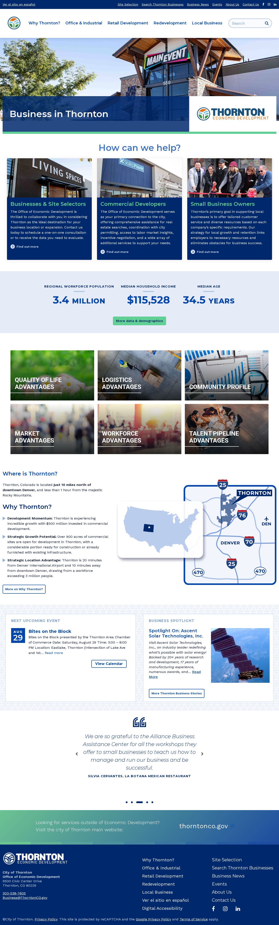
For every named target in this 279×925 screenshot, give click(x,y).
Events (217, 4)
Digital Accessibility (162, 908)
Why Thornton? (44, 23)
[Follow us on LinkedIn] (275, 4)
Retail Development (127, 23)
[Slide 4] (147, 802)
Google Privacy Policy (153, 919)
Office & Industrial (83, 23)
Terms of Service (194, 919)
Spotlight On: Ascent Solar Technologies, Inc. (176, 633)
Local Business (207, 23)
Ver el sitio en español (19, 4)
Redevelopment (170, 23)
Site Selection (128, 4)
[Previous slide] (76, 754)
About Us (232, 4)
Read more (54, 653)
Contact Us (251, 4)
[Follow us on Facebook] (263, 4)
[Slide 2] (131, 802)
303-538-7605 (14, 893)
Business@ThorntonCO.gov (25, 898)
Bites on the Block (50, 631)
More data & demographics (139, 321)
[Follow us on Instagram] (269, 4)
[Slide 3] (139, 802)
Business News (198, 4)
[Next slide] (202, 754)
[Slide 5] (152, 802)
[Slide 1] (126, 802)
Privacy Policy (46, 919)
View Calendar (109, 664)
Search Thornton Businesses (163, 4)
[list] (139, 754)
